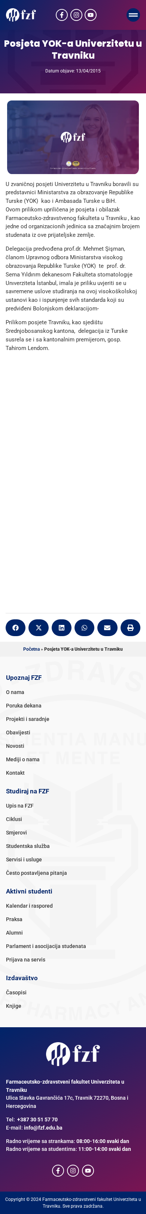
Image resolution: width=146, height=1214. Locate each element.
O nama (15, 692)
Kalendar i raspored (29, 906)
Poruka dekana (24, 706)
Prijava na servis (25, 960)
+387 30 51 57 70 (37, 1120)
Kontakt (15, 773)
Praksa (14, 919)
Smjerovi (16, 833)
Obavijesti (18, 733)
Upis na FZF (20, 806)
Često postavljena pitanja (36, 873)
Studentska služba (28, 846)
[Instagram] (76, 15)
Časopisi (16, 993)
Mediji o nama (23, 759)
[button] (133, 15)
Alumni (14, 933)
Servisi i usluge (24, 860)
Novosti (15, 746)
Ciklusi (14, 819)
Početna (31, 649)
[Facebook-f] (62, 15)
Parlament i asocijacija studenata (46, 946)
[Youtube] (91, 15)
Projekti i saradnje (27, 719)
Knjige (13, 1006)
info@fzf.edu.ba (43, 1128)
